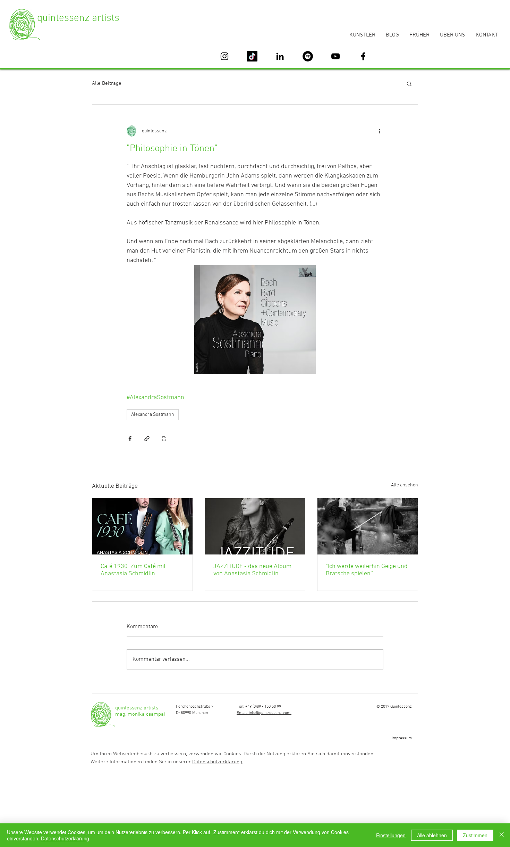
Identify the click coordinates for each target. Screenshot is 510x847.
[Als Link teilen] (147, 438)
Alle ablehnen (432, 835)
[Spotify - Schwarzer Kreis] (308, 56)
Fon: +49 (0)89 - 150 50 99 (259, 706)
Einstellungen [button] (391, 835)
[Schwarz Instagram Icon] (224, 56)
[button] (409, 83)
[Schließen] (502, 835)
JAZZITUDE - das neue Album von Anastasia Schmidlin (252, 570)
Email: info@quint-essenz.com (264, 712)
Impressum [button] (402, 738)
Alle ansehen (404, 485)
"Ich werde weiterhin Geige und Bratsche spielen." (367, 570)
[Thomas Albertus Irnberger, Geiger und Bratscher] (367, 526)
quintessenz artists (78, 18)
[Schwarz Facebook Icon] (363, 56)
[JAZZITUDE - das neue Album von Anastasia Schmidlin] (255, 526)
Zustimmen (475, 835)
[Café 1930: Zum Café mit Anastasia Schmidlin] (142, 526)
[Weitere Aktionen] (379, 131)
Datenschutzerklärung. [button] (217, 762)
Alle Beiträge (106, 83)
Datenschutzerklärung (65, 838)
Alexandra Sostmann (152, 415)
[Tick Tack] (252, 56)
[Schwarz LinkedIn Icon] (280, 56)
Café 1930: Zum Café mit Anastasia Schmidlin (133, 570)
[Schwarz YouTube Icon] (335, 56)
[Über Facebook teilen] (130, 438)
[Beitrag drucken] (164, 438)
